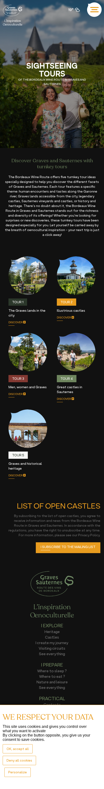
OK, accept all (18, 749)
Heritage (52, 631)
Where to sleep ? (52, 670)
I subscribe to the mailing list (68, 547)
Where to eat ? (52, 676)
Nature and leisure (52, 681)
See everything (52, 653)
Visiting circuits (52, 648)
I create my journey (52, 642)
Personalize (17, 772)
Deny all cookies (19, 760)
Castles (52, 637)
